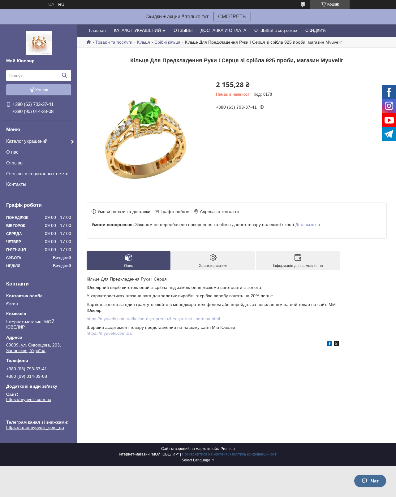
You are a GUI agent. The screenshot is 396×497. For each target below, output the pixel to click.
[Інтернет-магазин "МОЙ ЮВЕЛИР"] (39, 42)
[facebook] (329, 344)
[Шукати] (64, 75)
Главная (97, 30)
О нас (12, 152)
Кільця (143, 42)
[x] (336, 344)
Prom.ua (228, 449)
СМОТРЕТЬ (232, 16)
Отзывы (15, 162)
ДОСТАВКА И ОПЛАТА (223, 30)
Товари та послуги (113, 42)
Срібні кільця (167, 42)
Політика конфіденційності (254, 454)
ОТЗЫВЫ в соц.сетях (275, 30)
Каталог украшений (26, 141)
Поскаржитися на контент (204, 454)
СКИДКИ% (315, 30)
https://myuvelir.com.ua (28, 399)
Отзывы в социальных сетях (37, 173)
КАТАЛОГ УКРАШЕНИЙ (137, 30)
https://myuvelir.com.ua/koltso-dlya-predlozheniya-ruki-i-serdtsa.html (153, 318)
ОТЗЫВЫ (183, 30)
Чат (375, 480)
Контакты (16, 184)
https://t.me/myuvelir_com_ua (35, 413)
